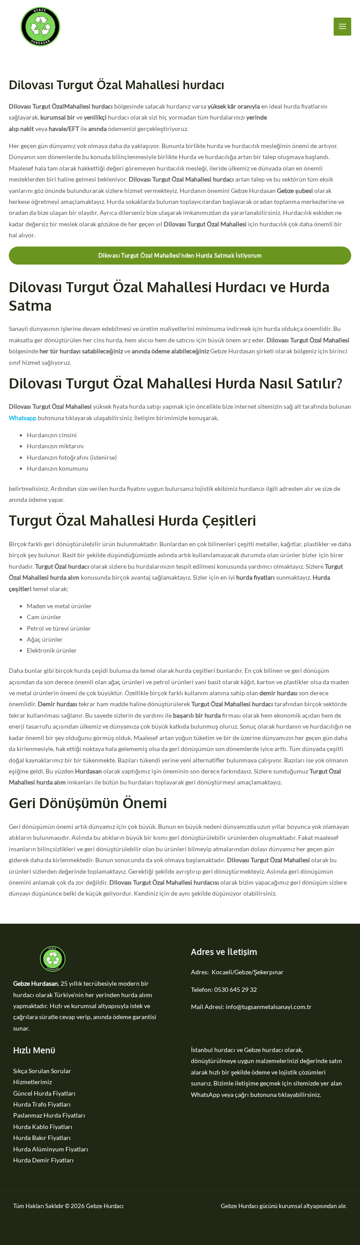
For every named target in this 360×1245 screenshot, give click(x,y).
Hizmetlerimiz (32, 1081)
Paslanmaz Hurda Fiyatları (49, 1115)
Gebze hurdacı (263, 1049)
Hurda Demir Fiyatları (43, 1160)
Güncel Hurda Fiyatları (44, 1093)
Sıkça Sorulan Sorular (42, 1070)
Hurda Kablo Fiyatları (42, 1126)
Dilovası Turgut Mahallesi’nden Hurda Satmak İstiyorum (180, 255)
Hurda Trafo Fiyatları (42, 1104)
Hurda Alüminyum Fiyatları (50, 1149)
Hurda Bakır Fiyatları (42, 1137)
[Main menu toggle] (343, 27)
